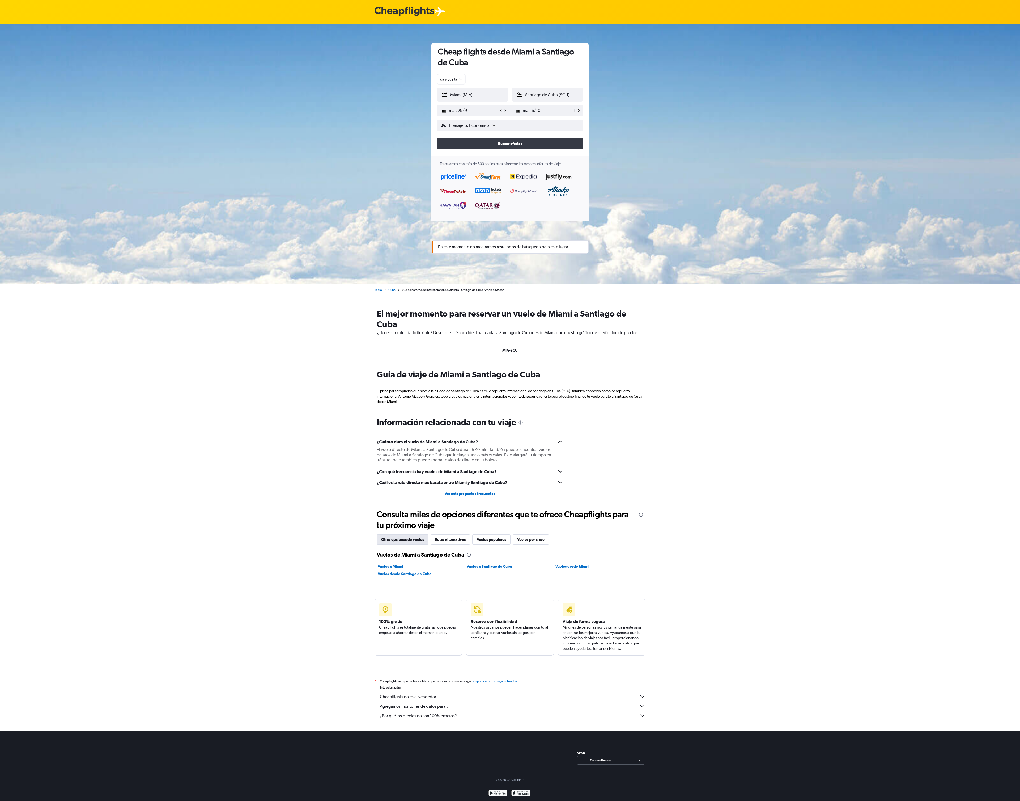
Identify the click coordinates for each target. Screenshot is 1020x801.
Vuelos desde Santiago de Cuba (405, 574)
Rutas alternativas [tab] (450, 539)
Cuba (392, 290)
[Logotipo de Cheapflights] (404, 11)
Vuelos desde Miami (572, 566)
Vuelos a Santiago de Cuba (489, 566)
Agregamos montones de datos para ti (414, 706)
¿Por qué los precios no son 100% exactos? (418, 715)
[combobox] (451, 79)
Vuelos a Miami (390, 566)
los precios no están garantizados (495, 681)
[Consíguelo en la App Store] (521, 794)
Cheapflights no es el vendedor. (408, 696)
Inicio (378, 290)
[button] (470, 110)
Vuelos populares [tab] (491, 539)
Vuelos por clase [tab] (531, 539)
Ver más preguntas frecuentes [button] (470, 493)
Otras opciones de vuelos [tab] (402, 539)
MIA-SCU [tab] (510, 350)
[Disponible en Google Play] (498, 794)
